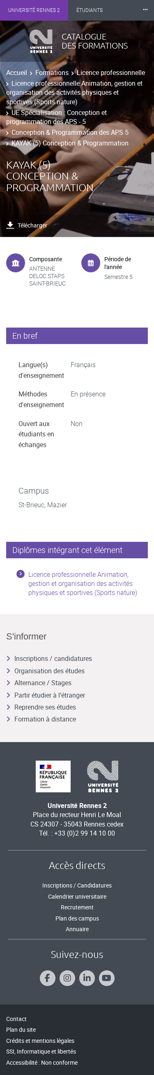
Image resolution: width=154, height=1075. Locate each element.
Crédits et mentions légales (40, 1041)
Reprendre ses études (45, 707)
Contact (16, 1019)
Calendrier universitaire (77, 896)
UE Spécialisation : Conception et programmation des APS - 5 (56, 117)
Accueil (16, 72)
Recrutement (77, 907)
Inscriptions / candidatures (53, 658)
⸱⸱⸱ (145, 10)
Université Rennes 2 (34, 10)
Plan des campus (77, 918)
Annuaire (77, 929)
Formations (52, 72)
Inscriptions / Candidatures (77, 885)
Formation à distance (45, 719)
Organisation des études (49, 670)
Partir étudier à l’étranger (49, 695)
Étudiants (89, 10)
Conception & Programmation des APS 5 (70, 132)
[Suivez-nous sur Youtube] (107, 978)
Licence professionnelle (111, 72)
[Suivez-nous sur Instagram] (67, 978)
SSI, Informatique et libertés (41, 1051)
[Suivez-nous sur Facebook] (47, 978)
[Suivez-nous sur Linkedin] (87, 978)
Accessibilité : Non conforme (42, 1062)
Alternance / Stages (42, 682)
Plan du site (21, 1029)
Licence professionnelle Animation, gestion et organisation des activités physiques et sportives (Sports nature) (74, 92)
